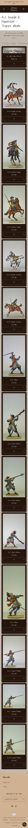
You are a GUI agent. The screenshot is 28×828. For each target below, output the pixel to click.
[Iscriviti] (23, 799)
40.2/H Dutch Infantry (14, 500)
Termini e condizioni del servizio (15, 822)
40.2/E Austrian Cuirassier (14, 322)
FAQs (5, 787)
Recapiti (15, 825)
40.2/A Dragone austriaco (14, 111)
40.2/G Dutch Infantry (14, 444)
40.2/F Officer (14, 380)
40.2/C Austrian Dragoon (14, 227)
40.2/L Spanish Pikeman (14, 711)
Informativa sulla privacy (17, 820)
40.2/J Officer (14, 622)
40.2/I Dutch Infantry (14, 552)
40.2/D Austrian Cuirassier (14, 275)
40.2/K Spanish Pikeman (14, 671)
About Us (6, 782)
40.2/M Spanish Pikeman (14, 758)
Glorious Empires (13, 817)
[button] (4, 9)
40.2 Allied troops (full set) (14, 56)
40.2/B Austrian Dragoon (14, 172)
